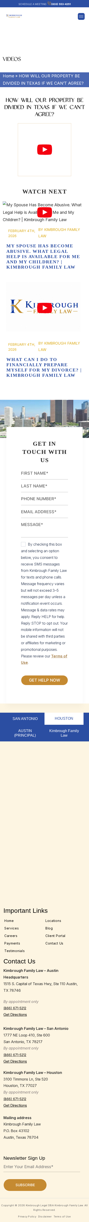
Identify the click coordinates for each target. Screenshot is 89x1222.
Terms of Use (62, 1216)
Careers (11, 936)
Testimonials (14, 951)
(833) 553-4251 (61, 4)
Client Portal (55, 936)
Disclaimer (45, 1216)
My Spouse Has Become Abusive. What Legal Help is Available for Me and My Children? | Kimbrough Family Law (44, 212)
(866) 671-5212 (14, 1008)
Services (11, 928)
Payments (12, 943)
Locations (53, 921)
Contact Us (54, 943)
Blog (49, 928)
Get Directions (15, 1014)
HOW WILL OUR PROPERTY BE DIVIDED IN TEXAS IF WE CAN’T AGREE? (44, 149)
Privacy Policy (27, 1216)
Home (8, 75)
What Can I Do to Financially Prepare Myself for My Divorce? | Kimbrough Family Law (44, 308)
